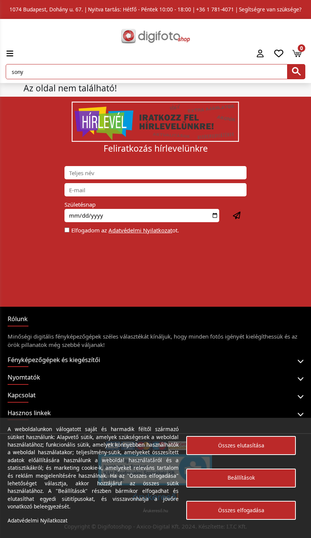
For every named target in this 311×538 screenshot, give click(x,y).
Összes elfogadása (241, 510)
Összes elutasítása (241, 445)
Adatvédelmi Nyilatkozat (140, 230)
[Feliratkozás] (237, 215)
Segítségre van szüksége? (270, 9)
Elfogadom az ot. (125, 230)
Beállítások (241, 477)
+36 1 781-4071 (215, 9)
